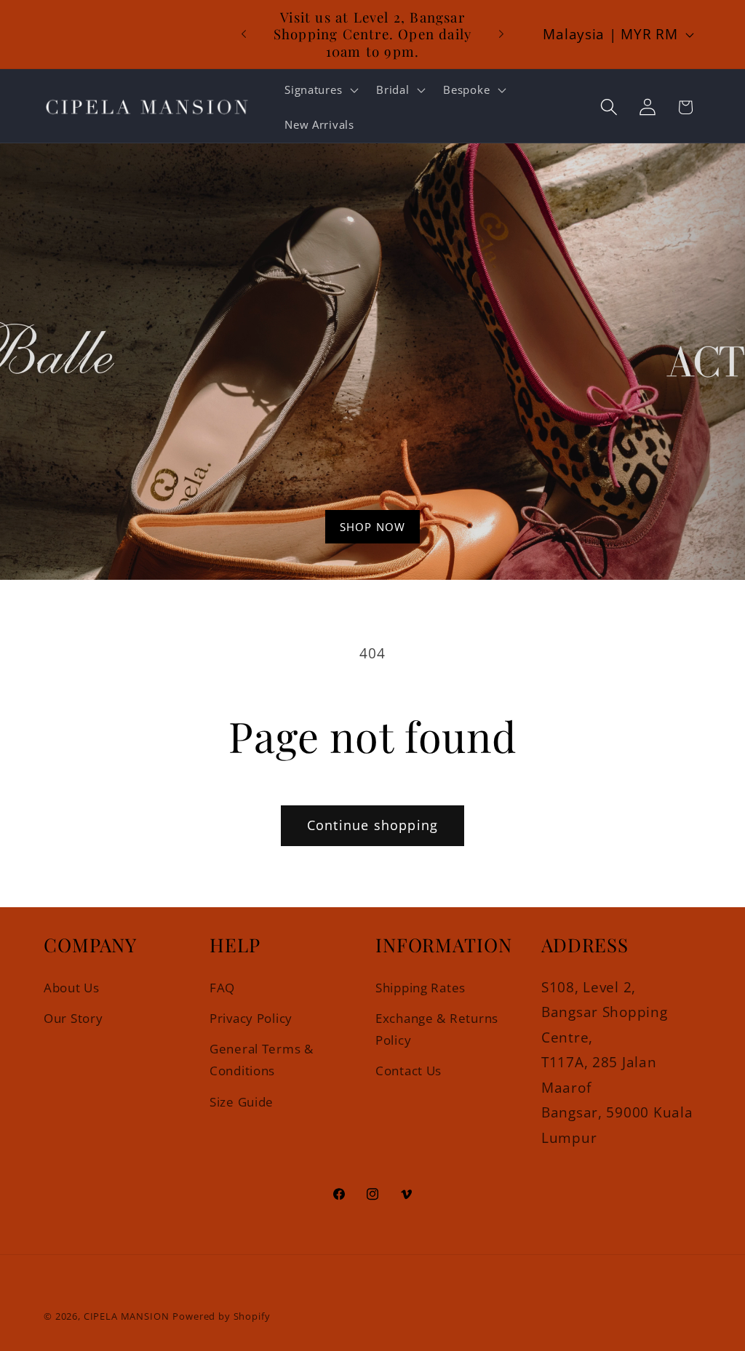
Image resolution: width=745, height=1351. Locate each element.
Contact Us (408, 1070)
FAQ (222, 987)
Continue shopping (372, 825)
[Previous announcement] (244, 34)
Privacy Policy (251, 1018)
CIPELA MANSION (127, 1316)
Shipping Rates (420, 987)
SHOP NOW (373, 526)
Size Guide (242, 1101)
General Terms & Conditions (262, 1059)
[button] (320, 89)
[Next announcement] (501, 34)
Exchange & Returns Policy (436, 1029)
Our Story (73, 1018)
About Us (72, 987)
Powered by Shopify (221, 1316)
